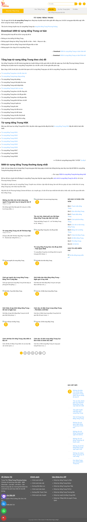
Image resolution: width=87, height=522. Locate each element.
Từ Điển (75, 9)
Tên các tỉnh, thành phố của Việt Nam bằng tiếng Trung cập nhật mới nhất (78, 403)
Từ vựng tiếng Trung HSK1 (9, 132)
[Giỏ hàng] (84, 3)
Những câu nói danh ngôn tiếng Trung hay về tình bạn (78, 425)
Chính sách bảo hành (38, 489)
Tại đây (83, 160)
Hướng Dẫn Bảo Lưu (38, 486)
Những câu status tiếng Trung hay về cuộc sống (78, 454)
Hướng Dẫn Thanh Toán (39, 492)
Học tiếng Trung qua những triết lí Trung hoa (78, 462)
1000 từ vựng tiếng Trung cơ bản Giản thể (73, 51)
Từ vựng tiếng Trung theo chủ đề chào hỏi (14, 73)
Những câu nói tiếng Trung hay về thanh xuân (78, 440)
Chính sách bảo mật (38, 483)
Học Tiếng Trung (40, 9)
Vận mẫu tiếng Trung (78, 211)
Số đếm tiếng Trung (77, 238)
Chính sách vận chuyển (39, 495)
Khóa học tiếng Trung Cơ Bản (63, 480)
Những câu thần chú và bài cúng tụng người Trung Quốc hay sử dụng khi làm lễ (78, 394)
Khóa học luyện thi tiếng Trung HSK (64, 495)
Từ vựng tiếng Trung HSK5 (9, 144)
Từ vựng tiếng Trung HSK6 (9, 147)
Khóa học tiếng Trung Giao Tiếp (63, 486)
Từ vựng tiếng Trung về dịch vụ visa (12, 88)
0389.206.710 (10, 504)
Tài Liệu (51, 9)
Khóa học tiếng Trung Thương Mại (64, 492)
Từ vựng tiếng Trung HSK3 (9, 138)
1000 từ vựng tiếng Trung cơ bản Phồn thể (73, 55)
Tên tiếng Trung (76, 241)
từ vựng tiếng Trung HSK (61, 126)
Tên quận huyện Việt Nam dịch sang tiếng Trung (78, 411)
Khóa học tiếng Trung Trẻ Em (62, 489)
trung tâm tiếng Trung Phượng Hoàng (46, 26)
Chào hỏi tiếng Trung (78, 235)
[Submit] (76, 3)
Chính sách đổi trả (37, 480)
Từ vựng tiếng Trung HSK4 (9, 141)
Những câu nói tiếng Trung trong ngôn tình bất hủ (78, 433)
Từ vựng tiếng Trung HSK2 (9, 135)
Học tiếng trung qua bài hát (56, 12)
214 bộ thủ (75, 244)
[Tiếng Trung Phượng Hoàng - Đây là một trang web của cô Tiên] (9, 4)
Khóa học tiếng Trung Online (62, 483)
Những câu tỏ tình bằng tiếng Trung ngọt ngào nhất (78, 447)
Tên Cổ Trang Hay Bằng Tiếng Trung (78, 417)
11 (40, 353)
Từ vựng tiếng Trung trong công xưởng (13, 76)
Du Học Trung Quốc (64, 9)
